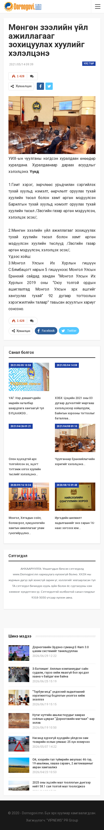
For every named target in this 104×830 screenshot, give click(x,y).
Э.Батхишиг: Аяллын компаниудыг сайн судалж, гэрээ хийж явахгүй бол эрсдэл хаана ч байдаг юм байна (60, 672)
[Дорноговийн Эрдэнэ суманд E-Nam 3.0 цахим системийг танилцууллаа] (18, 653)
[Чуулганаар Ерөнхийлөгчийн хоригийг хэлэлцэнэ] (75, 438)
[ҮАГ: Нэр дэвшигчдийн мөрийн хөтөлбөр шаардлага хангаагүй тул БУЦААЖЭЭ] (29, 377)
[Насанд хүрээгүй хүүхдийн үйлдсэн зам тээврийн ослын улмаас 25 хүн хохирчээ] (18, 744)
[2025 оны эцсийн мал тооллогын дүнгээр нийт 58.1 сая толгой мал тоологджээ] (18, 788)
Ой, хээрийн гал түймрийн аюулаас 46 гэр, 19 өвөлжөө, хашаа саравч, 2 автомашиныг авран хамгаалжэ (62, 763)
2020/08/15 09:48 (67, 485)
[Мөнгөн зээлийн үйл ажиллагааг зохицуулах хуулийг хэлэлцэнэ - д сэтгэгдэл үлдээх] (32, 76)
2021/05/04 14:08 (67, 365)
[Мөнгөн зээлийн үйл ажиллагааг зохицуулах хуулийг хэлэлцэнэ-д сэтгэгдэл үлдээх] (32, 321)
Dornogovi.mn (32, 813)
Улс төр (89, 63)
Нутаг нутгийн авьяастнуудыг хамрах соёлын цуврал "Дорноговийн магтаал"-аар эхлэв (63, 718)
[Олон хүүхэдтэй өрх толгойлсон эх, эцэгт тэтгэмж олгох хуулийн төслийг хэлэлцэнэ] (29, 438)
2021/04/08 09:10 (67, 426)
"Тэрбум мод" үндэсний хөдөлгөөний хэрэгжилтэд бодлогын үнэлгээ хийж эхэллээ (58, 695)
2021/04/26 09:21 (20, 426)
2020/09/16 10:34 (20, 485)
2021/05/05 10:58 (20, 365)
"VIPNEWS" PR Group (62, 820)
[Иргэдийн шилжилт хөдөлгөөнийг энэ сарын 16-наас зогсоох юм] (75, 497)
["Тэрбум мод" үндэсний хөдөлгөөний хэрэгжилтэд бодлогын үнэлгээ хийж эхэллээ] (18, 697)
